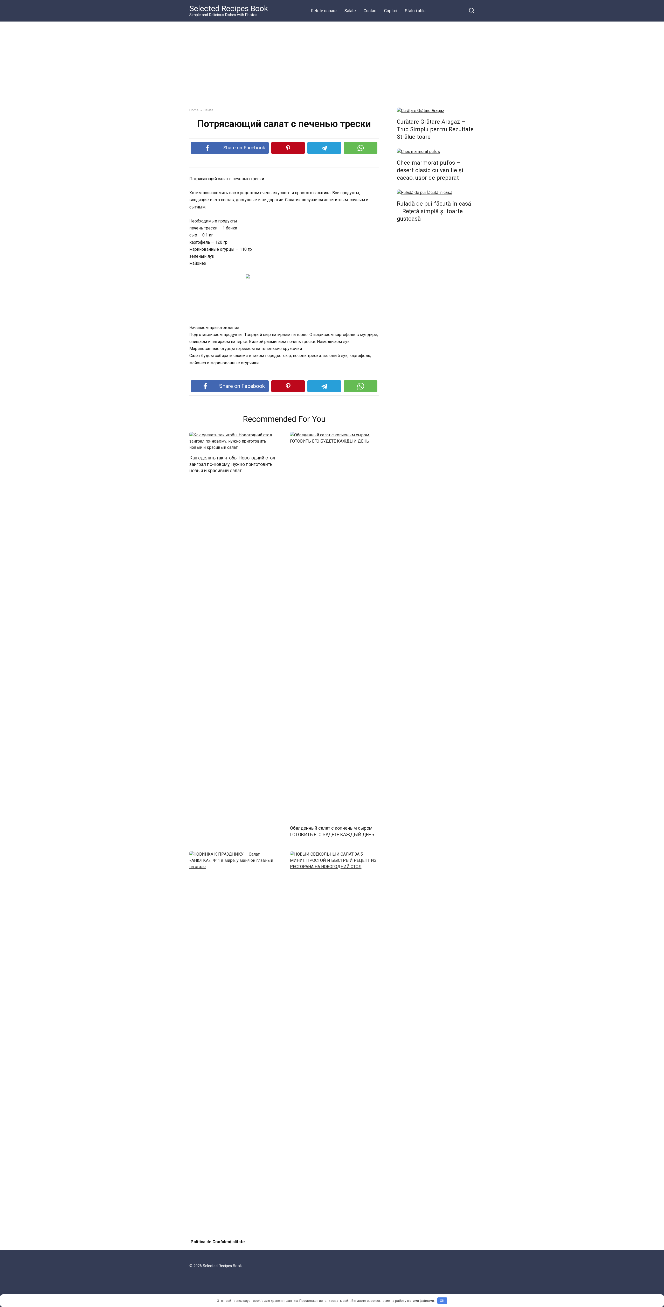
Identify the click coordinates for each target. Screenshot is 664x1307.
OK (442, 1301)
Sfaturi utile (415, 10)
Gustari (370, 10)
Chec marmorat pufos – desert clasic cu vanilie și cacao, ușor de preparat (430, 170)
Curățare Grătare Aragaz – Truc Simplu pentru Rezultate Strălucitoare (435, 129)
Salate (350, 10)
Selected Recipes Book (228, 8)
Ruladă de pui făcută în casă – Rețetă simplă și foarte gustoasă (434, 211)
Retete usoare (324, 10)
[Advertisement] (332, 60)
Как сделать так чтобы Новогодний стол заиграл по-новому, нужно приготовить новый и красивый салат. (232, 464)
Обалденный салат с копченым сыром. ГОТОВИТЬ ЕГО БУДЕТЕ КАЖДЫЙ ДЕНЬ (332, 831)
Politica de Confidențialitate (218, 1241)
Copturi (390, 10)
